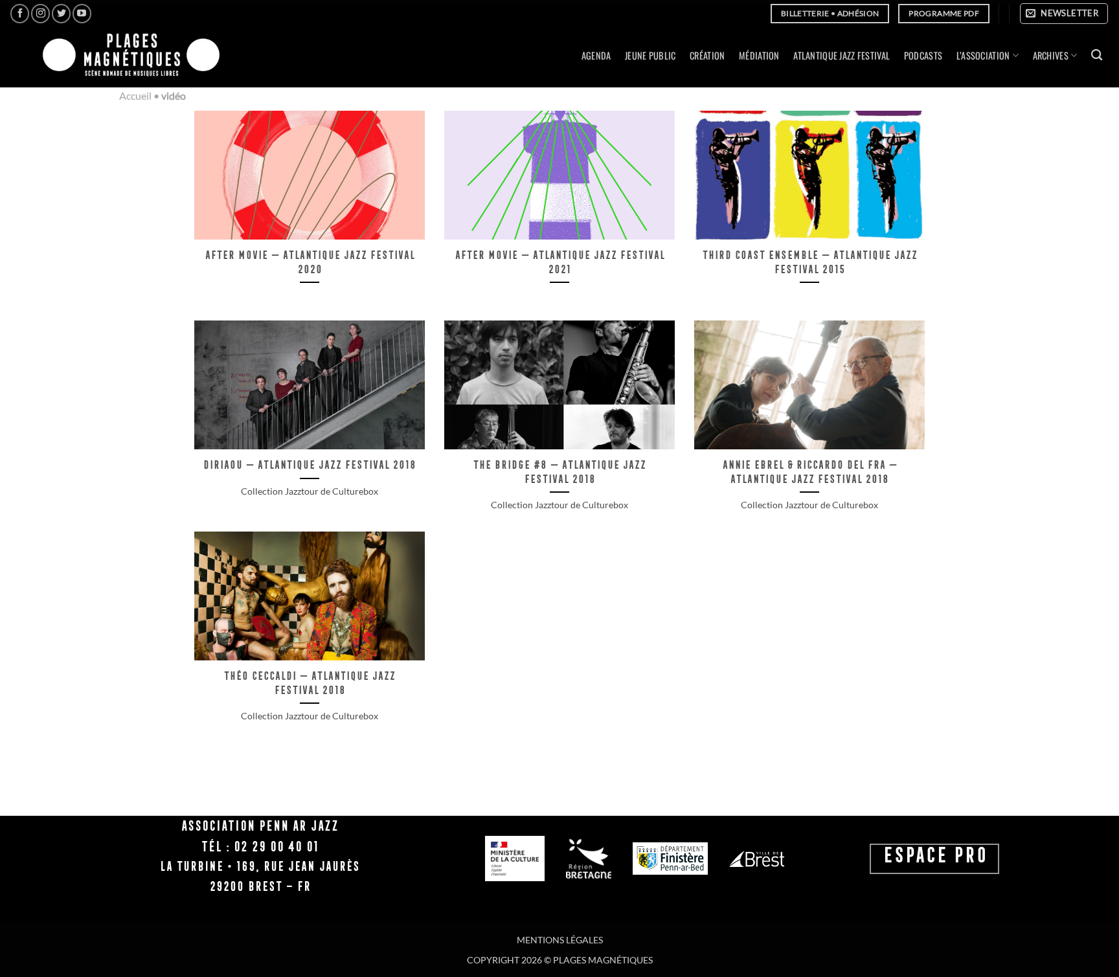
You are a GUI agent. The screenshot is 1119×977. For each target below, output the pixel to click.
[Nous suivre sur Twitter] (61, 13)
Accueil (135, 95)
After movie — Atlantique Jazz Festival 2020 (309, 262)
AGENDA (596, 55)
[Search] (1096, 55)
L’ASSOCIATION (983, 55)
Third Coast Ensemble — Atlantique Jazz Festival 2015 (809, 262)
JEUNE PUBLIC (650, 55)
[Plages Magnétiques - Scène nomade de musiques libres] (127, 56)
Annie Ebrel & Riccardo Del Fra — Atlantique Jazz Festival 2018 (809, 471)
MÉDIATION (759, 55)
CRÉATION (707, 55)
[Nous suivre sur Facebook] (19, 13)
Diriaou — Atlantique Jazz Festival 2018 (309, 464)
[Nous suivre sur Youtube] (82, 13)
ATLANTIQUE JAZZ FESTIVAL (841, 55)
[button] (1064, 13)
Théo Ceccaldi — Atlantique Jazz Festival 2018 (309, 682)
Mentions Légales (560, 939)
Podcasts (923, 55)
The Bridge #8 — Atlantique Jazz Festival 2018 (559, 471)
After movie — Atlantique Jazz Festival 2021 (559, 262)
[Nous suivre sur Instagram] (40, 13)
